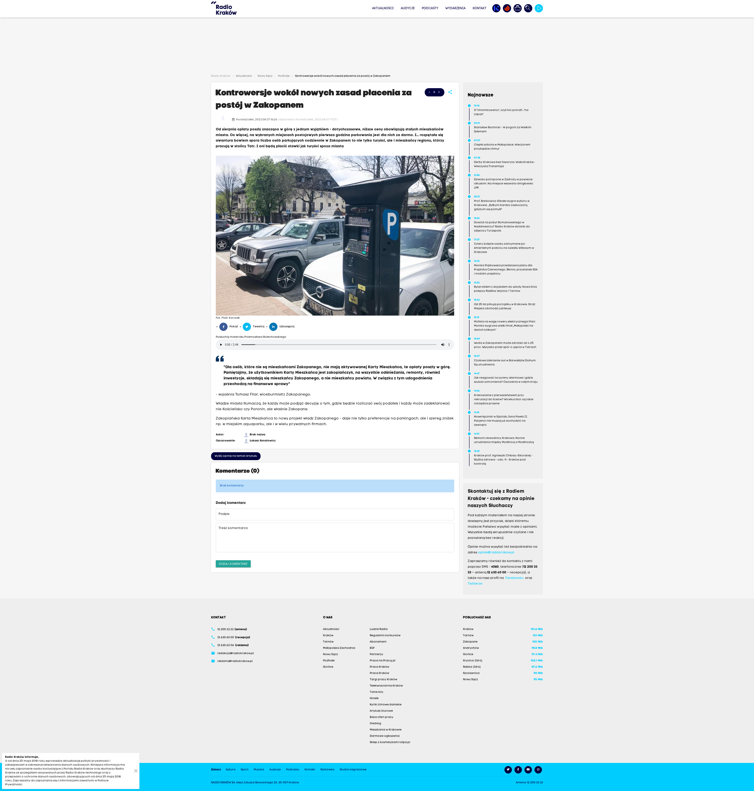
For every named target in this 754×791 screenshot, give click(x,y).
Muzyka (259, 769)
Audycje (408, 8)
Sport (244, 769)
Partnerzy (376, 654)
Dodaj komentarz (233, 563)
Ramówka (327, 769)
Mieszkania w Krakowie (386, 729)
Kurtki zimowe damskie (386, 704)
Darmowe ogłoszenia (385, 736)
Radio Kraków (221, 76)
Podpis (224, 514)
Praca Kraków (379, 667)
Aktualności (383, 8)
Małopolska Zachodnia (339, 648)
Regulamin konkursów (385, 635)
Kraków (328, 635)
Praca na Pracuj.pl (382, 660)
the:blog (375, 723)
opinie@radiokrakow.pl (496, 552)
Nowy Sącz (265, 76)
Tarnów (328, 641)
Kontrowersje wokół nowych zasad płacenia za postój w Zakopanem (342, 76)
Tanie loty (376, 692)
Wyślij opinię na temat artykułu (236, 456)
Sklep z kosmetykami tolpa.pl (390, 742)
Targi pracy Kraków (383, 679)
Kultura (230, 769)
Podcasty (430, 8)
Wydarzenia (455, 8)
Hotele (374, 698)
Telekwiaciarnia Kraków (386, 685)
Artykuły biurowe (381, 711)
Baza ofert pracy (381, 717)
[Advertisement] (377, 46)
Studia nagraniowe (353, 769)
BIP (372, 648)
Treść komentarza (233, 528)
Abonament (378, 641)
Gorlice (328, 667)
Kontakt (479, 8)
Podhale (283, 76)
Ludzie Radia (379, 629)
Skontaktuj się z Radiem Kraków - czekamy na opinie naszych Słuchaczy (501, 498)
